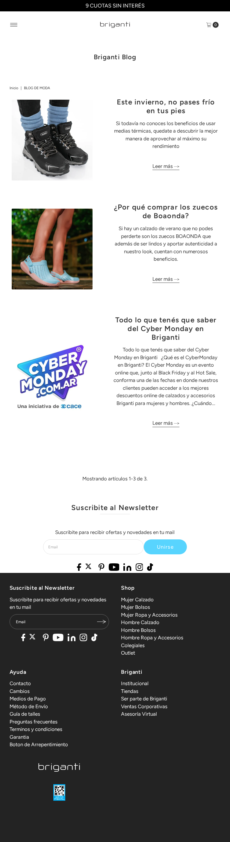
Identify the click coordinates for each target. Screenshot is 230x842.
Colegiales (133, 645)
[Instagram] (139, 567)
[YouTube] (114, 567)
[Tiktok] (150, 567)
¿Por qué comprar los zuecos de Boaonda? (166, 211)
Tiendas (129, 691)
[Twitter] (90, 567)
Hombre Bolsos (138, 630)
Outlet (128, 653)
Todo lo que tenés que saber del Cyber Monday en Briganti (166, 328)
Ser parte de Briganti (144, 699)
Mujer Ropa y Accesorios (149, 615)
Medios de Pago (28, 699)
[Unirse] (101, 621)
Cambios (20, 691)
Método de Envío (29, 706)
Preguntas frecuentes (34, 722)
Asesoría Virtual (139, 714)
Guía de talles (25, 714)
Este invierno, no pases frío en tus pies (166, 106)
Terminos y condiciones (36, 729)
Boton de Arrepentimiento (39, 744)
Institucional (135, 683)
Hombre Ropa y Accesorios (152, 638)
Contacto (20, 683)
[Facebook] (79, 567)
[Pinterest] (101, 567)
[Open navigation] (14, 24)
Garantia (19, 737)
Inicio (14, 88)
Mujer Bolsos (135, 607)
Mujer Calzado (137, 600)
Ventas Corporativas (144, 706)
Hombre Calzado (140, 622)
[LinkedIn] (127, 567)
